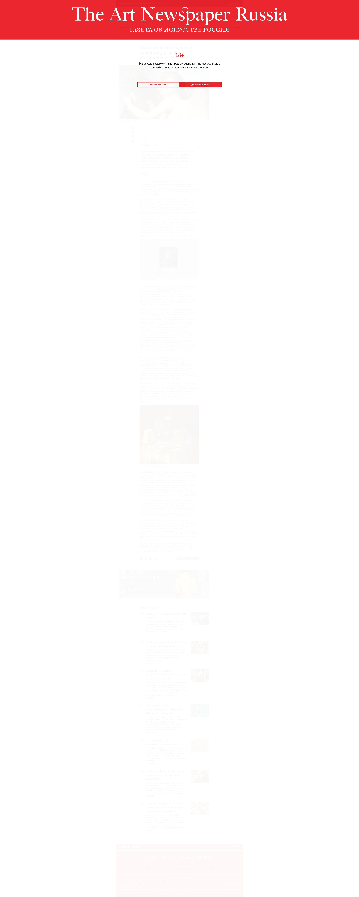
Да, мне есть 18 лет (200, 85)
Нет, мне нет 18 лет (158, 85)
